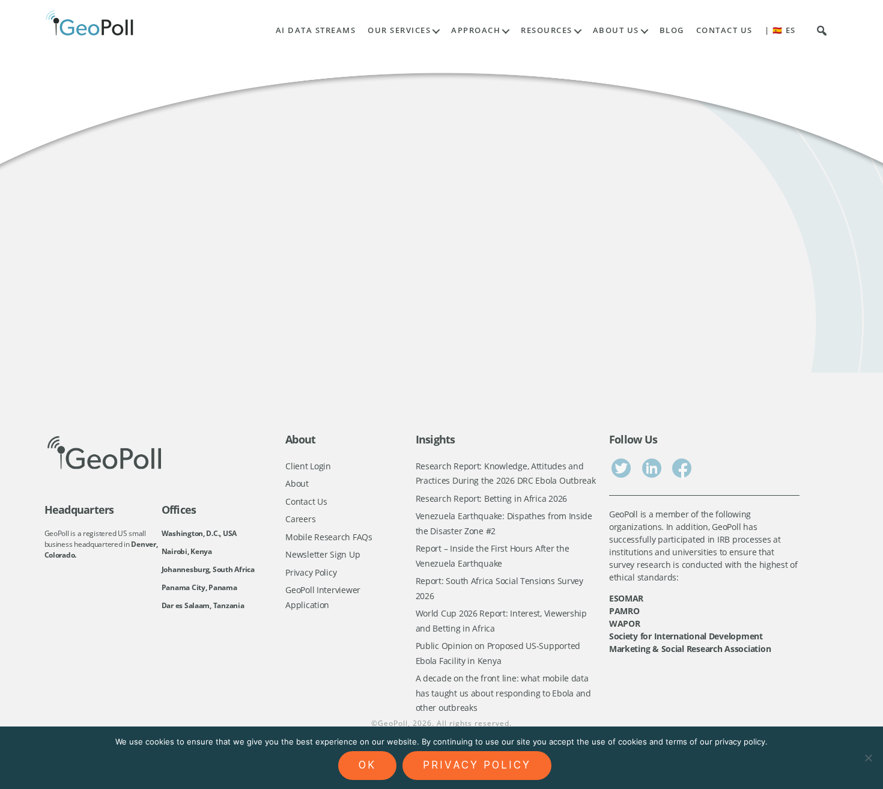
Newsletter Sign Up (322, 554)
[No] (868, 758)
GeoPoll (393, 723)
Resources (546, 30)
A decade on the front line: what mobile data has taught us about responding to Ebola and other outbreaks (503, 692)
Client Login (308, 466)
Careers (300, 519)
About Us (616, 30)
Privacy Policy (310, 572)
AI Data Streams (316, 30)
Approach (475, 30)
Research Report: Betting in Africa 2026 (491, 498)
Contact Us (724, 30)
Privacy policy (477, 765)
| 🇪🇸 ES (780, 30)
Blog (672, 30)
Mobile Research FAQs (328, 537)
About (297, 483)
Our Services (399, 30)
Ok (367, 765)
